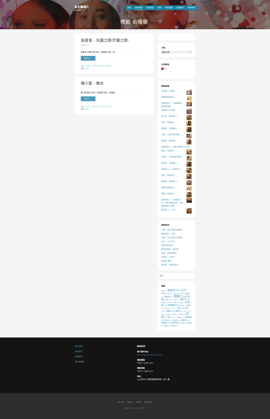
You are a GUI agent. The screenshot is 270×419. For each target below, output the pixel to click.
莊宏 (174, 317)
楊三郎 (168, 308)
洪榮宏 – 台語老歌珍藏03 (172, 157)
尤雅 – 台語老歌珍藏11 (170, 134)
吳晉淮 (101, 66)
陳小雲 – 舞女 (92, 83)
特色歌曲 (169, 7)
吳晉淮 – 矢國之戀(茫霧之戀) (104, 40)
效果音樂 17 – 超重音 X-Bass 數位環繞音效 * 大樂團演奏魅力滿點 (172, 203)
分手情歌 (87, 66)
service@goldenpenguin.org (149, 355)
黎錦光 (175, 326)
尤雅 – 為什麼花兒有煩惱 (171, 237)
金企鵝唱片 (81, 7)
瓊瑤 (179, 311)
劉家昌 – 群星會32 (169, 141)
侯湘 (164, 291)
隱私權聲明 (79, 362)
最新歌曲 (138, 7)
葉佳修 (180, 317)
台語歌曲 (95, 66)
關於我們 (78, 346)
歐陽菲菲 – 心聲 (168, 234)
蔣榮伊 (169, 320)
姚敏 (180, 296)
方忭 (170, 302)
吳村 (182, 294)
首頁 (129, 7)
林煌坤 (174, 305)
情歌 (159, 7)
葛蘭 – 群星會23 (168, 193)
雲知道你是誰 (167, 245)
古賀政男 (169, 294)
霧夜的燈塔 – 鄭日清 (170, 249)
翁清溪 (169, 314)
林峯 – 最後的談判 (169, 253)
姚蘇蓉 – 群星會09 (169, 181)
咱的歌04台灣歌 (168, 91)
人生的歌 (87, 106)
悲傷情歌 (108, 66)
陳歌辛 (185, 320)
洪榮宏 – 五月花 (168, 257)
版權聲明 (78, 356)
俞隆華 (86, 68)
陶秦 (184, 323)
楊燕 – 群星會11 (168, 151)
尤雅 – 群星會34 (168, 122)
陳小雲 (109, 106)
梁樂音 (183, 305)
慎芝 (185, 299)
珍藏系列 (180, 7)
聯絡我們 (191, 7)
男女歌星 (150, 7)
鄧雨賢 (177, 320)
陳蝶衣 (166, 323)
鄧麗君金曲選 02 (168, 97)
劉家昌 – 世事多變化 (170, 265)
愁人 (177, 300)
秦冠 (186, 311)
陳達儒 (177, 323)
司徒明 (176, 293)
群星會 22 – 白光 (168, 210)
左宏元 (171, 300)
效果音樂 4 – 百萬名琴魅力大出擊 (175, 147)
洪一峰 (174, 308)
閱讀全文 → (88, 58)
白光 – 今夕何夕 (168, 241)
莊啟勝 (182, 314)
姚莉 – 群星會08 (168, 175)
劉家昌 (174, 290)
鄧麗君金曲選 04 (168, 187)
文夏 (164, 302)
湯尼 (180, 308)
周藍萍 (168, 297)
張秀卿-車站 (166, 261)
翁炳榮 (175, 314)
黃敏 (167, 326)
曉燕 (182, 302)
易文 (177, 302)
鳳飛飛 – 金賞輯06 (169, 163)
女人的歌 (102, 106)
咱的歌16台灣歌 (168, 110)
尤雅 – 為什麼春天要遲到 (171, 230)
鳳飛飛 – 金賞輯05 (169, 128)
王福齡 (170, 311)
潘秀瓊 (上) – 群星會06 (171, 169)
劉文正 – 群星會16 (169, 116)
